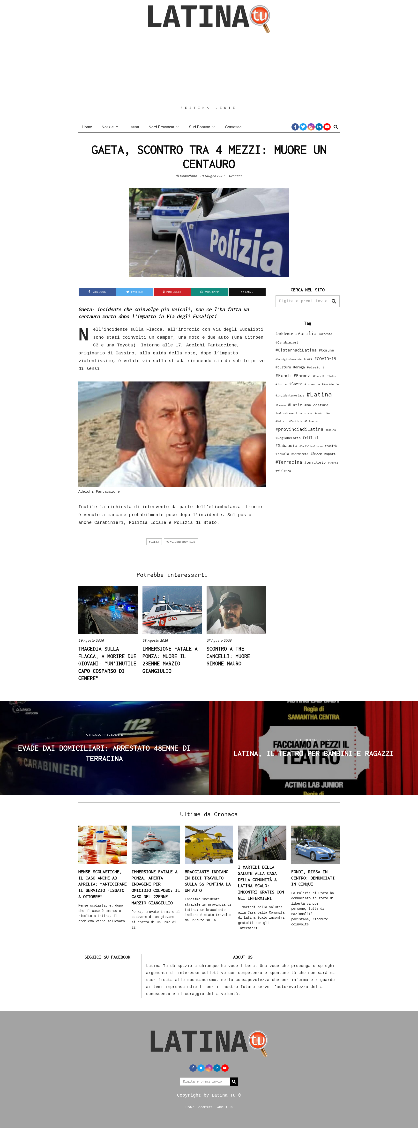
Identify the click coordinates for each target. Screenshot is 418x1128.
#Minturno (306, 413)
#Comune (326, 350)
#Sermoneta (299, 454)
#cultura (283, 367)
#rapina (331, 429)
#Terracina (289, 462)
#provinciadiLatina (299, 429)
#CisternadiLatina (296, 350)
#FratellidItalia (324, 376)
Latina (133, 127)
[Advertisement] (209, 69)
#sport (330, 454)
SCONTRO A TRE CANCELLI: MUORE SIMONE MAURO (228, 656)
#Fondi (283, 375)
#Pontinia (295, 421)
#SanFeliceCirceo (311, 446)
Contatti (205, 1107)
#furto (281, 384)
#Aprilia (305, 333)
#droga (299, 367)
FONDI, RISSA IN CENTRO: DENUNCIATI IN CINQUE (313, 877)
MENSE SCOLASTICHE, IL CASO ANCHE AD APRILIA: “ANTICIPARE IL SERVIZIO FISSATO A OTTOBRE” (102, 884)
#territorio (315, 462)
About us (225, 1107)
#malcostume (316, 405)
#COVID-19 (325, 358)
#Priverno (311, 421)
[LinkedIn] (319, 127)
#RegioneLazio (288, 438)
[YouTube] (327, 127)
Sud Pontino (199, 127)
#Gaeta (154, 541)
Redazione (188, 176)
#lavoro (281, 405)
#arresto (325, 334)
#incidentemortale (180, 541)
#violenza (283, 471)
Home (87, 127)
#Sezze (316, 454)
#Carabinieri (287, 342)
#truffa (333, 462)
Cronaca (236, 176)
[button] (334, 301)
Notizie (108, 127)
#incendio (312, 384)
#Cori (308, 359)
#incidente (330, 384)
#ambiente (284, 334)
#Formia (302, 375)
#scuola (282, 454)
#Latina (319, 394)
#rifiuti (310, 438)
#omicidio (322, 413)
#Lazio (295, 405)
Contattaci (233, 127)
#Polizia (281, 421)
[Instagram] (311, 127)
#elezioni (315, 367)
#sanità (331, 446)
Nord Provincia (161, 127)
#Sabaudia (286, 445)
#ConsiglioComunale (289, 359)
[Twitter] (303, 127)
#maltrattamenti (286, 413)
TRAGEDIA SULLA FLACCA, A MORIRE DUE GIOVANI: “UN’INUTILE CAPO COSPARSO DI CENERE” (107, 663)
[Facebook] (295, 127)
